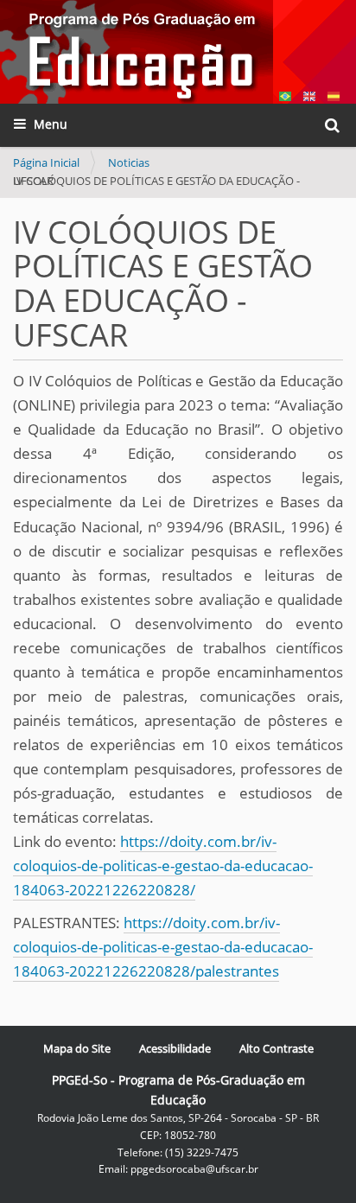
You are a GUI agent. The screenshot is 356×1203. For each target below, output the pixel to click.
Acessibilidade (175, 1048)
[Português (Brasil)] (136, 52)
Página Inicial (46, 162)
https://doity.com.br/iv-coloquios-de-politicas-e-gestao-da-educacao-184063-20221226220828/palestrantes (163, 947)
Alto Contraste (276, 1048)
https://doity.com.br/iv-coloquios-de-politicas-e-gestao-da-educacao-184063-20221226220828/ (163, 865)
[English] (309, 95)
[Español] (333, 95)
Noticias (128, 162)
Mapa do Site (77, 1048)
